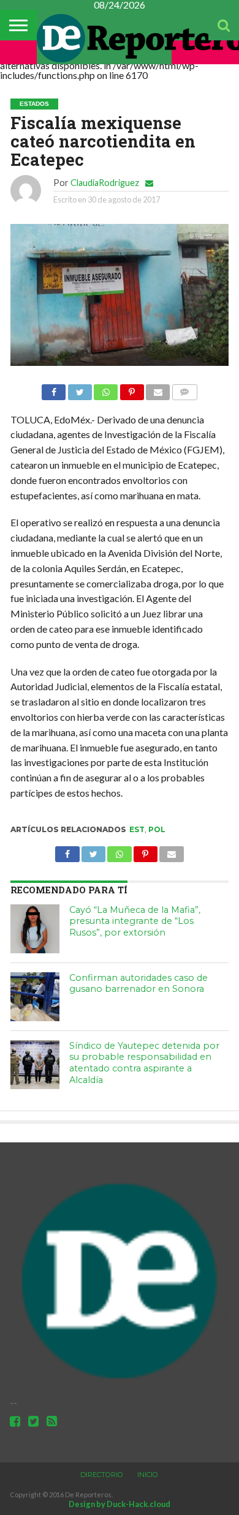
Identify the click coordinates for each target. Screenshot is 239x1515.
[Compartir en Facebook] (54, 389)
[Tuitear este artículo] (79, 389)
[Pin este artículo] (131, 389)
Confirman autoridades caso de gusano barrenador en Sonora (138, 983)
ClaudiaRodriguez (104, 182)
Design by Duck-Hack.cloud (119, 1504)
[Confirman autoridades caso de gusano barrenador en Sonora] (34, 996)
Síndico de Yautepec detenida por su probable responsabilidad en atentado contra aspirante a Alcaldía (144, 1062)
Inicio (147, 1474)
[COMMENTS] (184, 389)
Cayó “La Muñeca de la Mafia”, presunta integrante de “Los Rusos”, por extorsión (134, 921)
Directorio (101, 1474)
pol (156, 829)
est (137, 829)
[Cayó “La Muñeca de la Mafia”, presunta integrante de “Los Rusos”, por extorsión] (34, 928)
